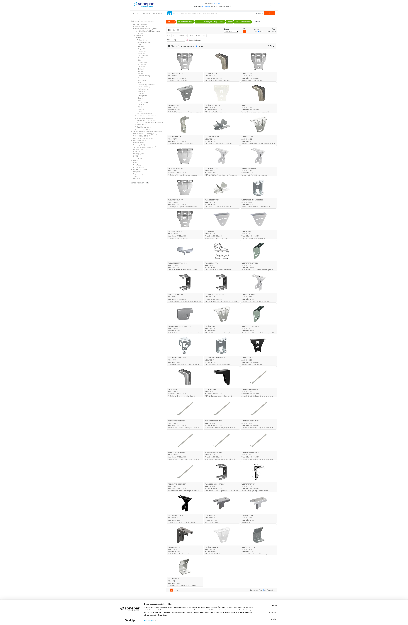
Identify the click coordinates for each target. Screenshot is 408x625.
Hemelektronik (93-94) (140, 149)
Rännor (138, 38)
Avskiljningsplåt (143, 56)
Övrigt (140, 111)
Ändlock (140, 82)
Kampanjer (137, 172)
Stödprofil (141, 109)
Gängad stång (142, 62)
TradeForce (137, 165)
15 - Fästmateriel (140, 125)
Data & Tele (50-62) (139, 140)
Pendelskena (142, 51)
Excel (135, 163)
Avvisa (273, 619)
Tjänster (136, 176)
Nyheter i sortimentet (140, 169)
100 (264, 31)
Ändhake (141, 93)
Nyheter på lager (138, 167)
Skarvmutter (142, 64)
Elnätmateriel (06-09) (140, 27)
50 (260, 31)
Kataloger (136, 178)
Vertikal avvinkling (144, 76)
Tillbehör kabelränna (144, 42)
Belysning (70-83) (139, 145)
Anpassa (272, 612)
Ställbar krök (142, 69)
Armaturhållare (143, 102)
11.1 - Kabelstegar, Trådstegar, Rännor (147, 31)
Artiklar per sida (253, 590)
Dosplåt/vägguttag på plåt (147, 85)
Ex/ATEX (136, 156)
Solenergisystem (138, 154)
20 (256, 31)
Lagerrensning (138, 174)
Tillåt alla (274, 605)
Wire (139, 100)
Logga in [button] (271, 5)
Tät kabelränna (142, 40)
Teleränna (141, 58)
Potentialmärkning (144, 87)
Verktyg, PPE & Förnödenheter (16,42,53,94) (147, 131)
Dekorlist (141, 105)
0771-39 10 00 (216, 3)
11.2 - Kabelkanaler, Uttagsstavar (145, 116)
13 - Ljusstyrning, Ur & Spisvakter (145, 120)
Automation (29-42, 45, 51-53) (143, 138)
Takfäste (141, 47)
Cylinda (135, 160)
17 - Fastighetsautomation (143, 127)
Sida (244, 29)
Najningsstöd (142, 96)
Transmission (137, 158)
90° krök (140, 73)
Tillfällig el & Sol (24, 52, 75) (142, 136)
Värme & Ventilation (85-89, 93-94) (144, 147)
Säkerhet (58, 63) (138, 143)
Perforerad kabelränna (144, 114)
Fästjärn (141, 107)
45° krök (140, 71)
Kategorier (135, 21)
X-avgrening (142, 91)
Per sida (256, 29)
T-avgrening (142, 80)
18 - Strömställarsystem (142, 129)
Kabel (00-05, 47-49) (140, 24)
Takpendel (141, 49)
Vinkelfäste (141, 67)
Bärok (140, 60)
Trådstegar (139, 35)
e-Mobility (136, 152)
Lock (139, 44)
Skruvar (140, 98)
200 (269, 31)
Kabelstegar (140, 33)
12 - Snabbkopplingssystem (144, 118)
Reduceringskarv (143, 89)
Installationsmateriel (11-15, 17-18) (145, 29)
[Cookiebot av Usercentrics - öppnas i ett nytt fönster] (130, 620)
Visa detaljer (149, 621)
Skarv (140, 78)
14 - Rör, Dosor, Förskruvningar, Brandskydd (149, 122)
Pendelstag (141, 53)
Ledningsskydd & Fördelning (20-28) (145, 134)
